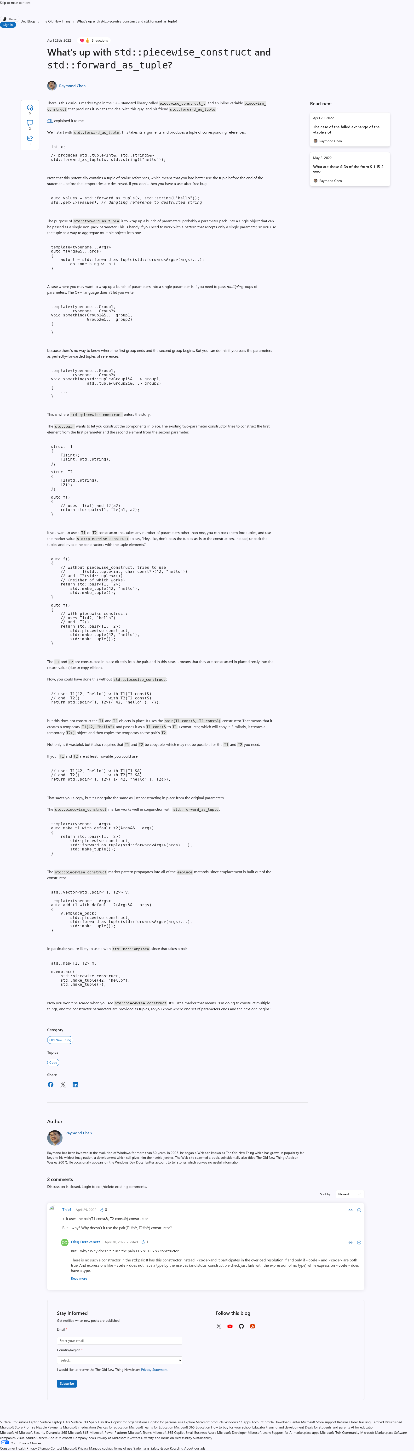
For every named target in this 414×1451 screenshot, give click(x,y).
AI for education (362, 1427)
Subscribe (67, 1383)
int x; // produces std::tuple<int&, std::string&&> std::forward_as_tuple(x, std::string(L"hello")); (108, 153)
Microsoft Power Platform (108, 1432)
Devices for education (112, 1427)
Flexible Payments (49, 1427)
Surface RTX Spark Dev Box (90, 1422)
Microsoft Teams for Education (151, 1427)
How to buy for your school (231, 1427)
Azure (212, 1432)
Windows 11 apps (237, 1422)
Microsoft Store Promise (17, 1427)
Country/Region (70, 1350)
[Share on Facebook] (50, 1085)
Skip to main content (15, 2)
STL (50, 120)
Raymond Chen (72, 85)
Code (53, 1062)
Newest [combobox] (343, 1194)
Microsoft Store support (318, 1422)
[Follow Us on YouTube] (230, 1328)
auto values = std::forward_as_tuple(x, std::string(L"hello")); (126, 200)
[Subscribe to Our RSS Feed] (252, 1328)
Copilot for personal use (165, 1422)
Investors (133, 1437)
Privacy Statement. (154, 1369)
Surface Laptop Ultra (55, 1422)
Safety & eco (159, 1448)
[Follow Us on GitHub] (241, 1328)
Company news (84, 1437)
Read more (79, 1278)
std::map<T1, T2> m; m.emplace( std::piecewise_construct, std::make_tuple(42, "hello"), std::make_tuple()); (90, 974)
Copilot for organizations (129, 1422)
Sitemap (44, 1448)
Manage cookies (101, 1448)
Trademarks (141, 1448)
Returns (342, 1422)
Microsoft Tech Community (339, 1432)
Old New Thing (60, 1040)
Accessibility (183, 1437)
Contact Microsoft (64, 1448)
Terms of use (123, 1448)
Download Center (287, 1422)
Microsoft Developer (232, 1432)
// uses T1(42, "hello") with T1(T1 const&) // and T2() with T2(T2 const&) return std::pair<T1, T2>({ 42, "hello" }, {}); (106, 698)
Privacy (83, 1448)
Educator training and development (278, 1427)
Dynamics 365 (56, 1432)
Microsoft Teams (140, 1432)
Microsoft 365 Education (192, 1427)
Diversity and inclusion (157, 1437)
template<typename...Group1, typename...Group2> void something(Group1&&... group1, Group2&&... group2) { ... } (91, 319)
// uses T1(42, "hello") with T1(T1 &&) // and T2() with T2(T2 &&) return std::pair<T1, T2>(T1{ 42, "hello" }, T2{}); (111, 775)
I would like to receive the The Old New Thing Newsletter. (112, 1369)
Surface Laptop (28, 1422)
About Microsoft (60, 1437)
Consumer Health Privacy (18, 1448)
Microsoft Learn (259, 1432)
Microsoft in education (79, 1427)
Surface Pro (8, 1422)
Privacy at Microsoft (111, 1437)
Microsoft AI (9, 1432)
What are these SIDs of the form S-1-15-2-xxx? (349, 169)
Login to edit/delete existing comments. (114, 1186)
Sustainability (202, 1437)
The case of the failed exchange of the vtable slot (346, 129)
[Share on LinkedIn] (75, 1085)
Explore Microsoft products (204, 1422)
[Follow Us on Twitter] (218, 1328)
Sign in (8, 24)
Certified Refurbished (387, 1422)
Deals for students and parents (327, 1427)
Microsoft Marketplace (376, 1432)
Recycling (176, 1448)
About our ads (194, 1448)
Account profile (263, 1422)
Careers (41, 1437)
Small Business (196, 1432)
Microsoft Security (32, 1432)
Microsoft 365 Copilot (169, 1432)
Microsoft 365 (78, 1432)
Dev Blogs (28, 21)
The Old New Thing (56, 21)
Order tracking (360, 1422)
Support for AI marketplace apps (295, 1432)
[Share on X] (63, 1085)
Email (62, 1329)
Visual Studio (26, 1437)
